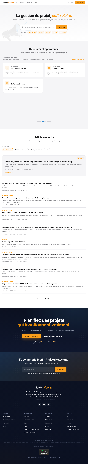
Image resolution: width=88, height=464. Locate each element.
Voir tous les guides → (78, 59)
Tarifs (4, 426)
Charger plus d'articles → (44, 298)
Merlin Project (20, 2)
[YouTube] (44, 404)
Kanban (55, 32)
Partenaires (48, 423)
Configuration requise (73, 429)
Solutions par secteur (30, 432)
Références (63, 32)
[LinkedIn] (39, 404)
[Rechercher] (67, 2)
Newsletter (48, 429)
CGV (59, 457)
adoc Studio (6, 423)
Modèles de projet (29, 419)
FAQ (68, 416)
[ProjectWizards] (44, 387)
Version (41, 32)
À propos (47, 416)
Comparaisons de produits (31, 429)
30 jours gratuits (30, 336)
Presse (47, 426)
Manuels (26, 416)
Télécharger (79, 2)
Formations (70, 419)
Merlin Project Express (9, 419)
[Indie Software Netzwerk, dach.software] (44, 452)
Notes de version (71, 426)
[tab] (39, 121)
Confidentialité (52, 457)
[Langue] (72, 2)
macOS (48, 32)
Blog (36, 2)
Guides (26, 426)
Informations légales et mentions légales (37, 457)
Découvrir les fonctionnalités (53, 336)
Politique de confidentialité (51, 373)
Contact (69, 423)
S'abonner (60, 369)
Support (29, 2)
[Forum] (48, 404)
